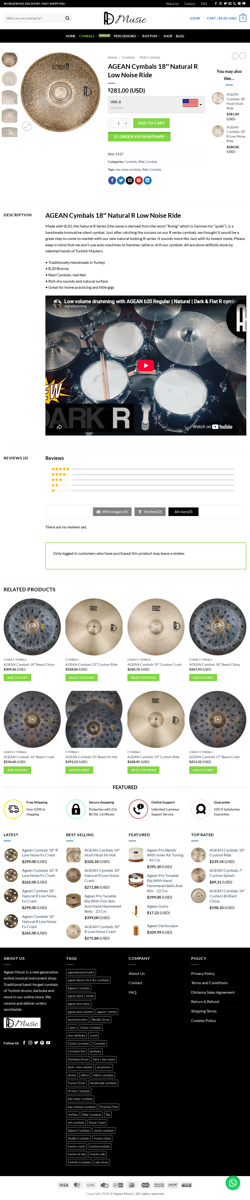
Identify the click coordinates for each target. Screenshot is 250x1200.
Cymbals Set (76, 1051)
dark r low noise (104, 1059)
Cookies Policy (203, 1020)
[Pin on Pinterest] (139, 180)
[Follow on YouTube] (243, 3)
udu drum (101, 1162)
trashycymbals (99, 1146)
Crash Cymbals (78, 1043)
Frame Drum (76, 1083)
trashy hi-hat (77, 1154)
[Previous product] (242, 55)
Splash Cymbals (79, 1130)
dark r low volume (80, 1067)
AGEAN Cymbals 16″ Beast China (214, 664)
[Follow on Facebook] (215, 3)
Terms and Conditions (209, 982)
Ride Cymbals (150, 57)
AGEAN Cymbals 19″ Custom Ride (153, 757)
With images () (115, 511)
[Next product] (235, 55)
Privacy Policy (203, 973)
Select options (81, 677)
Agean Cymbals (79, 988)
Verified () (152, 511)
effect (85, 1075)
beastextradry (78, 1019)
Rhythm (149, 36)
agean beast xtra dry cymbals (88, 980)
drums (72, 1075)
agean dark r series (81, 996)
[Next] (92, 92)
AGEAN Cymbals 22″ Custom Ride (91, 664)
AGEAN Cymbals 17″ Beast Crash (214, 757)
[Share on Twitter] (121, 180)
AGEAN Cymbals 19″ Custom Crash (154, 664)
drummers (104, 1067)
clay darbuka (76, 1035)
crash (93, 1035)
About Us (172, 4)
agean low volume (80, 1012)
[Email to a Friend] (130, 180)
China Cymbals (90, 1028)
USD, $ (116, 102)
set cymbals (76, 1122)
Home (71, 36)
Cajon (72, 1028)
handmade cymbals (103, 1083)
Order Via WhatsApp (141, 136)
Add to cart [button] (17, 677)
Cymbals (86, 36)
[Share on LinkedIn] (148, 180)
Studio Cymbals (78, 1138)
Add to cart (151, 123)
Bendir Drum (101, 1019)
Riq (108, 1115)
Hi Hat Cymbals (79, 1091)
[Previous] (28, 92)
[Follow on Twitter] (225, 3)
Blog (180, 36)
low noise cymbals (128, 169)
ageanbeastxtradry (81, 972)
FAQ (204, 4)
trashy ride (97, 1154)
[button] (195, 18)
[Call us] (234, 3)
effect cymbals (103, 1075)
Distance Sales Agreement (213, 992)
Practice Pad (109, 1107)
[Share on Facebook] (112, 180)
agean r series (107, 1012)
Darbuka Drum (78, 1059)
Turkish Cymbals (79, 1162)
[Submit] (67, 18)
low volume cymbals (82, 1107)
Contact (189, 4)
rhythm (73, 1115)
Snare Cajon (97, 1122)
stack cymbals (104, 1130)
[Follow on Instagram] (220, 3)
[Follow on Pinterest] (239, 3)
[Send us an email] (230, 3)
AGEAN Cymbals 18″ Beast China (29, 664)
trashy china (102, 1138)
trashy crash (76, 1146)
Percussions (125, 36)
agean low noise (79, 1004)
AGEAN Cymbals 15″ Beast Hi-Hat (91, 757)
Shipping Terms (204, 1011)
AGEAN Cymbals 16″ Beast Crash (29, 757)
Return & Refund (205, 1001)
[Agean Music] (125, 18)
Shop (168, 36)
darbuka (95, 1051)
